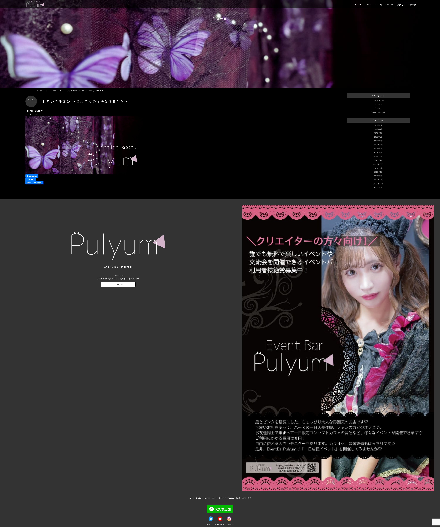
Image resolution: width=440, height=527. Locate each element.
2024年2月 (378, 160)
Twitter (30, 179)
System (358, 4)
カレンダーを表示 (34, 183)
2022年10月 (378, 184)
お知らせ (378, 108)
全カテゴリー (378, 100)
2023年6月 (378, 176)
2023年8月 (378, 168)
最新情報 (378, 125)
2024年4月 (378, 152)
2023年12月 (378, 164)
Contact (118, 284)
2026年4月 (378, 129)
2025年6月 (378, 141)
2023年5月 (378, 180)
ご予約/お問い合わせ (406, 5)
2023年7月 (378, 172)
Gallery (378, 4)
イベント (378, 104)
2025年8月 (378, 137)
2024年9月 (378, 145)
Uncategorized (378, 112)
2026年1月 (378, 133)
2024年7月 (378, 149)
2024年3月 (378, 156)
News (53, 91)
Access (389, 4)
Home (39, 91)
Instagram (32, 176)
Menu (368, 4)
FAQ (238, 498)
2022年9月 (378, 187)
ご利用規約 (246, 498)
